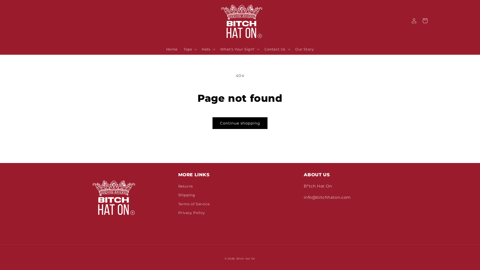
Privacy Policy (191, 212)
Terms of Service (194, 204)
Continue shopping (240, 123)
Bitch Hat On (245, 258)
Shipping (186, 195)
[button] (189, 49)
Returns (185, 186)
